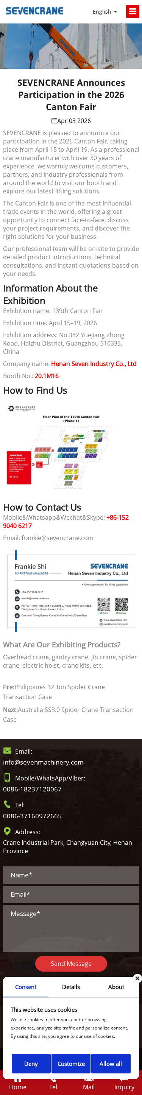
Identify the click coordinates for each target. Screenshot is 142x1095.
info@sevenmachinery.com (43, 762)
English (102, 11)
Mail (89, 1087)
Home (18, 1087)
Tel (53, 1087)
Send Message (71, 963)
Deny (31, 1063)
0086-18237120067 (32, 789)
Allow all (111, 1063)
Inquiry (124, 1087)
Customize (71, 1063)
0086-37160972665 (32, 816)
